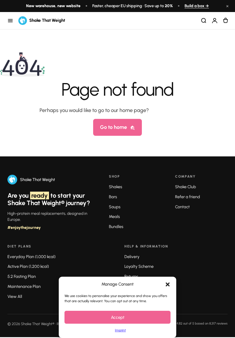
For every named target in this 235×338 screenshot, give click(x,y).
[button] (168, 284)
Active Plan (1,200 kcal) (28, 266)
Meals (114, 216)
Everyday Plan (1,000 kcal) (31, 256)
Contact (182, 206)
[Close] (223, 316)
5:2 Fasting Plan (21, 276)
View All (14, 296)
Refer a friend (187, 196)
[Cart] (225, 20)
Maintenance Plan (24, 286)
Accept (117, 317)
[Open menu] (10, 20)
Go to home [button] (113, 127)
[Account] (215, 20)
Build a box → (197, 5)
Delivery (132, 256)
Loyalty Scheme (139, 266)
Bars (113, 196)
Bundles (116, 226)
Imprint (120, 330)
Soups (114, 206)
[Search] (204, 20)
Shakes (115, 186)
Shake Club (185, 186)
